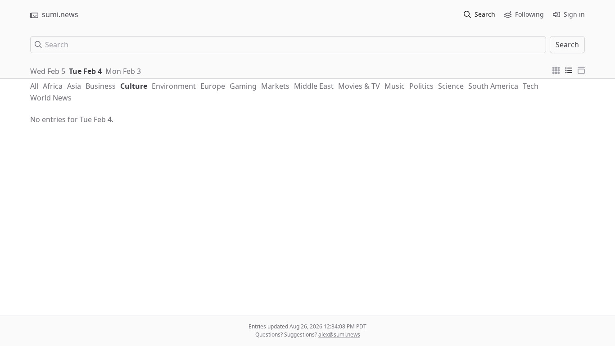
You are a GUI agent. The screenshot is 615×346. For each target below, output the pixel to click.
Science (451, 86)
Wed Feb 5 (47, 71)
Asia (74, 86)
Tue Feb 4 (85, 71)
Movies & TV (359, 86)
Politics (421, 86)
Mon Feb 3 (123, 71)
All (34, 86)
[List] (568, 69)
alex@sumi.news (339, 334)
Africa (53, 86)
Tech (530, 86)
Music (394, 86)
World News (51, 98)
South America (493, 86)
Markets (275, 86)
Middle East (314, 86)
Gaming (243, 86)
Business (101, 86)
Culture (133, 86)
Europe (212, 86)
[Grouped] (556, 69)
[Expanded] (581, 69)
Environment (174, 86)
